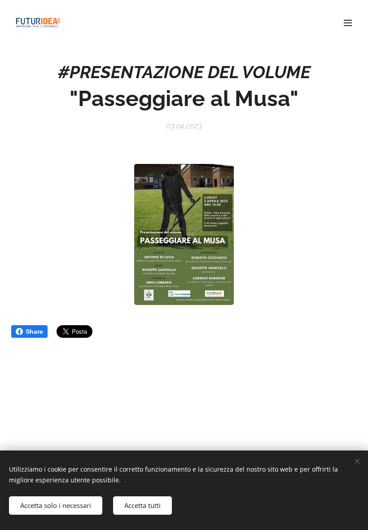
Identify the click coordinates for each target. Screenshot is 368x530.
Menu (348, 22)
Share (34, 331)
